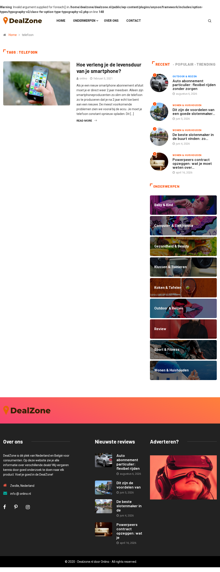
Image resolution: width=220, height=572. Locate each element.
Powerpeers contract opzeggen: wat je (129, 531)
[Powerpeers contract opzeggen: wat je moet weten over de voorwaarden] (103, 529)
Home (61, 20)
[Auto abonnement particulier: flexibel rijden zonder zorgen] (103, 460)
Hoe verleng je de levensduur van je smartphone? (108, 67)
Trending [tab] (206, 64)
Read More (84, 120)
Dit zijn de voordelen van (128, 484)
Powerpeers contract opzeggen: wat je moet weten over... (192, 163)
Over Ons (111, 20)
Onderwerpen (84, 20)
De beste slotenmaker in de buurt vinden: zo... (193, 136)
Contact (133, 20)
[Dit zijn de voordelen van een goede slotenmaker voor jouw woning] (103, 488)
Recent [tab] (163, 64)
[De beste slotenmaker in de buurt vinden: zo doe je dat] (103, 506)
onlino (83, 78)
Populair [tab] (184, 64)
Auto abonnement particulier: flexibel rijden (128, 462)
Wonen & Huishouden (187, 105)
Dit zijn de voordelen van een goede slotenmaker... (194, 111)
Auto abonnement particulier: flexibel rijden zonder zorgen (194, 84)
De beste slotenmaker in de (129, 505)
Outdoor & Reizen (185, 76)
